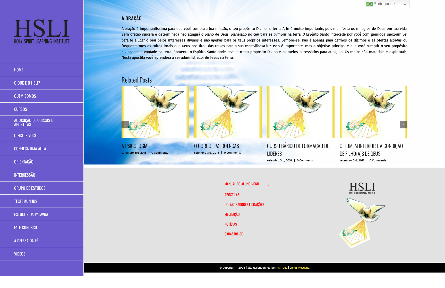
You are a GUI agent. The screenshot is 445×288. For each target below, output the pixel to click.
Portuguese (384, 4)
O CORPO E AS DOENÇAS (216, 146)
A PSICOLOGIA (135, 146)
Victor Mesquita (300, 267)
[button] (125, 124)
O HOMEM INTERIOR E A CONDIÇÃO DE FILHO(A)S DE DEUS (371, 149)
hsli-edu (282, 267)
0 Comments (159, 152)
